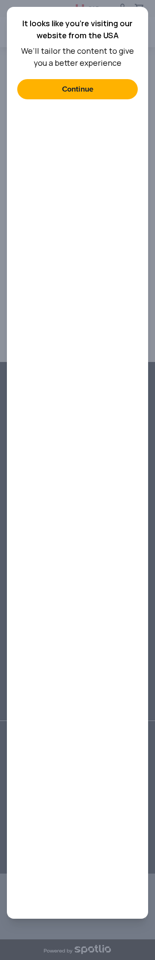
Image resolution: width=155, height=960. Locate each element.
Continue (77, 89)
